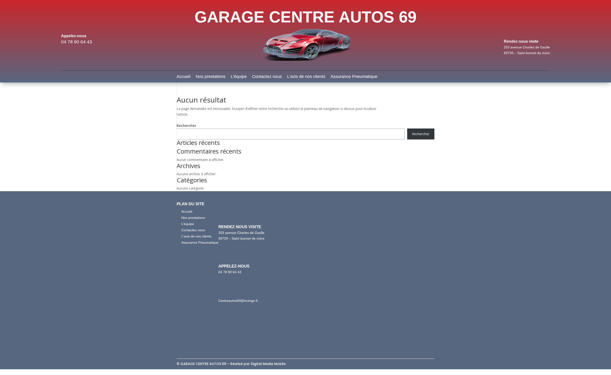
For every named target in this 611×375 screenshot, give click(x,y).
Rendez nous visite (521, 41)
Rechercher (186, 125)
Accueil (183, 77)
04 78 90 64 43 (76, 41)
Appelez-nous (73, 36)
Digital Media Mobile (268, 363)
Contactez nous (267, 77)
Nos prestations (211, 77)
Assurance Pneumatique (354, 77)
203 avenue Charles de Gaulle (527, 47)
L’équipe (239, 77)
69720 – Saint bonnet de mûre (527, 53)
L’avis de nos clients (306, 77)
